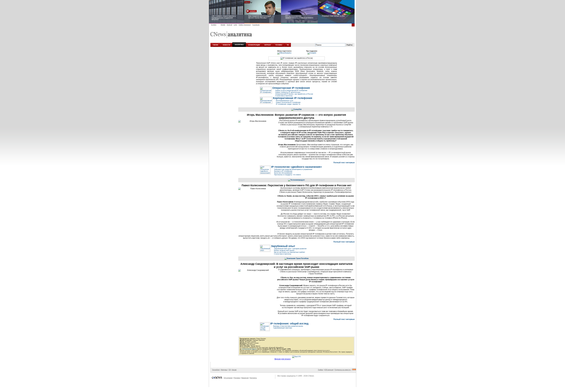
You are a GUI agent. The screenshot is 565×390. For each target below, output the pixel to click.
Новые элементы (287, 92)
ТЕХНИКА (278, 45)
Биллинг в (283, 171)
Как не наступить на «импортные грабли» (289, 252)
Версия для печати (283, 359)
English (213, 25)
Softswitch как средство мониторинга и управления (293, 169)
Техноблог (216, 370)
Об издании (228, 378)
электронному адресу (249, 349)
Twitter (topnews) (245, 25)
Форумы (224, 370)
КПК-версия (328, 370)
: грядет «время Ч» (288, 104)
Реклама (237, 378)
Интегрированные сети (284, 100)
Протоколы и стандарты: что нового (287, 175)
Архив (234, 370)
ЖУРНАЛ (267, 45)
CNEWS (215, 45)
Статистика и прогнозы (284, 96)
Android (229, 25)
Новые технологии (288, 102)
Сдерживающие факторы (282, 328)
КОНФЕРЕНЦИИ (254, 45)
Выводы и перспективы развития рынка (288, 326)
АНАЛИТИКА (239, 44)
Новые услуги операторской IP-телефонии (291, 90)
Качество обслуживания (283, 173)
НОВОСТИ (226, 45)
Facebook (256, 25)
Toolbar (320, 370)
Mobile (223, 25)
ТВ (288, 45)
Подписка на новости (343, 370)
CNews (311, 376)
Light (235, 25)
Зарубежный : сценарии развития (290, 248)
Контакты (253, 378)
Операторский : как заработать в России (294, 94)
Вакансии (245, 378)
